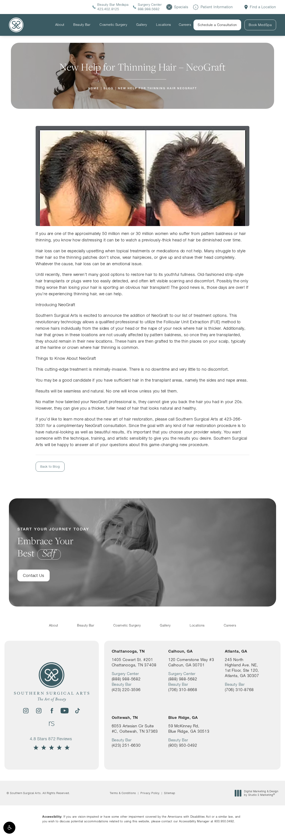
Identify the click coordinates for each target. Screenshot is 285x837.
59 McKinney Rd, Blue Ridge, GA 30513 (189, 729)
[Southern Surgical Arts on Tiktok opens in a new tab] (77, 710)
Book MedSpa (260, 25)
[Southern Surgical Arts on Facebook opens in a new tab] (51, 710)
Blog (109, 88)
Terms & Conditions (123, 793)
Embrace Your (53, 543)
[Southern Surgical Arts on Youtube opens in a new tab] (64, 710)
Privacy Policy (150, 793)
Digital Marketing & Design (261, 793)
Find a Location (263, 7)
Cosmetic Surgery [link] (113, 24)
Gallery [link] (141, 24)
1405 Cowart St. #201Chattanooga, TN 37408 (134, 662)
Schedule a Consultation (217, 25)
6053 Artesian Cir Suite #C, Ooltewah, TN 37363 (135, 729)
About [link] (59, 24)
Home (93, 88)
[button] (9, 828)
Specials (181, 7)
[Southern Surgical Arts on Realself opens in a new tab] (51, 723)
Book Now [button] (265, 826)
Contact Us (33, 575)
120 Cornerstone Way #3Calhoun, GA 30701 (191, 662)
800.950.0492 (224, 821)
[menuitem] (60, 24)
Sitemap (169, 793)
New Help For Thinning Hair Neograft (157, 88)
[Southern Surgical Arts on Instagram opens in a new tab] (25, 710)
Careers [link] (185, 24)
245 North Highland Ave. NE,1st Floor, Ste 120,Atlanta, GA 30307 (242, 667)
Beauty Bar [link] (81, 24)
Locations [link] (163, 24)
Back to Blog (50, 467)
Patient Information (217, 7)
